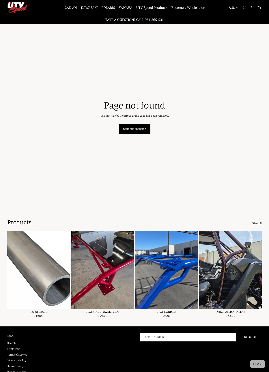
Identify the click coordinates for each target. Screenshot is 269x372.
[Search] (243, 8)
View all (257, 223)
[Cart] (259, 8)
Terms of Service (17, 354)
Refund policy (15, 366)
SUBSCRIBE (250, 337)
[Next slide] (256, 270)
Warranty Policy (16, 360)
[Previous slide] (204, 270)
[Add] (64, 303)
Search (11, 343)
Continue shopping (134, 128)
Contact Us (13, 349)
